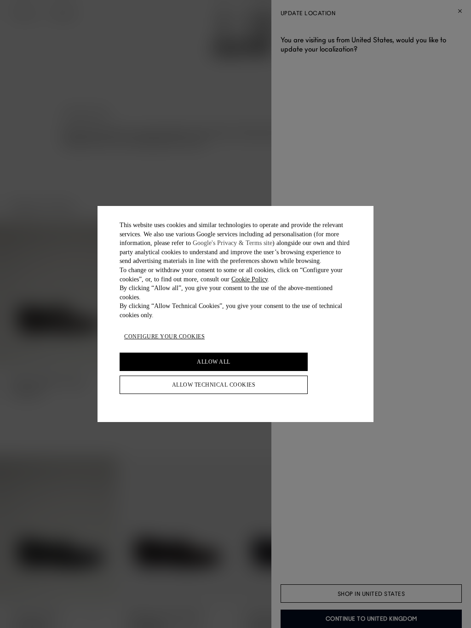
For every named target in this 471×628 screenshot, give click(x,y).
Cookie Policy (249, 279)
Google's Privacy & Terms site (232, 243)
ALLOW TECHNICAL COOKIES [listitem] (214, 385)
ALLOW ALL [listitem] (213, 362)
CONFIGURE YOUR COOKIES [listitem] (164, 336)
